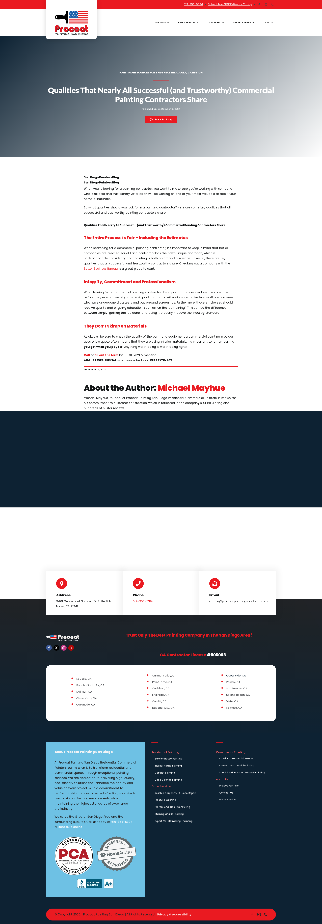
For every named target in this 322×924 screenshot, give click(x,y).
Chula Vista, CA (86, 698)
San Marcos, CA (236, 688)
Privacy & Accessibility (174, 914)
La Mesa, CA (234, 708)
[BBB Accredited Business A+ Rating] (95, 880)
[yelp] (71, 648)
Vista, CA (232, 701)
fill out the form (106, 355)
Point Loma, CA (162, 682)
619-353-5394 (193, 4)
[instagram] (265, 4)
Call (87, 355)
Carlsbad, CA (161, 688)
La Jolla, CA (84, 679)
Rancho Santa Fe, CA (90, 685)
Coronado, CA (85, 704)
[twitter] (56, 648)
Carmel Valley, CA (164, 675)
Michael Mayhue (191, 388)
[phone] (272, 4)
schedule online (70, 827)
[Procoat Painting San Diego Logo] (71, 12)
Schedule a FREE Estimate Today (230, 4)
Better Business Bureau (101, 269)
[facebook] (259, 4)
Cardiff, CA (159, 701)
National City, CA (163, 708)
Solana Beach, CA (238, 695)
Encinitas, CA (160, 695)
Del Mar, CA (84, 692)
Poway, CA (233, 682)
